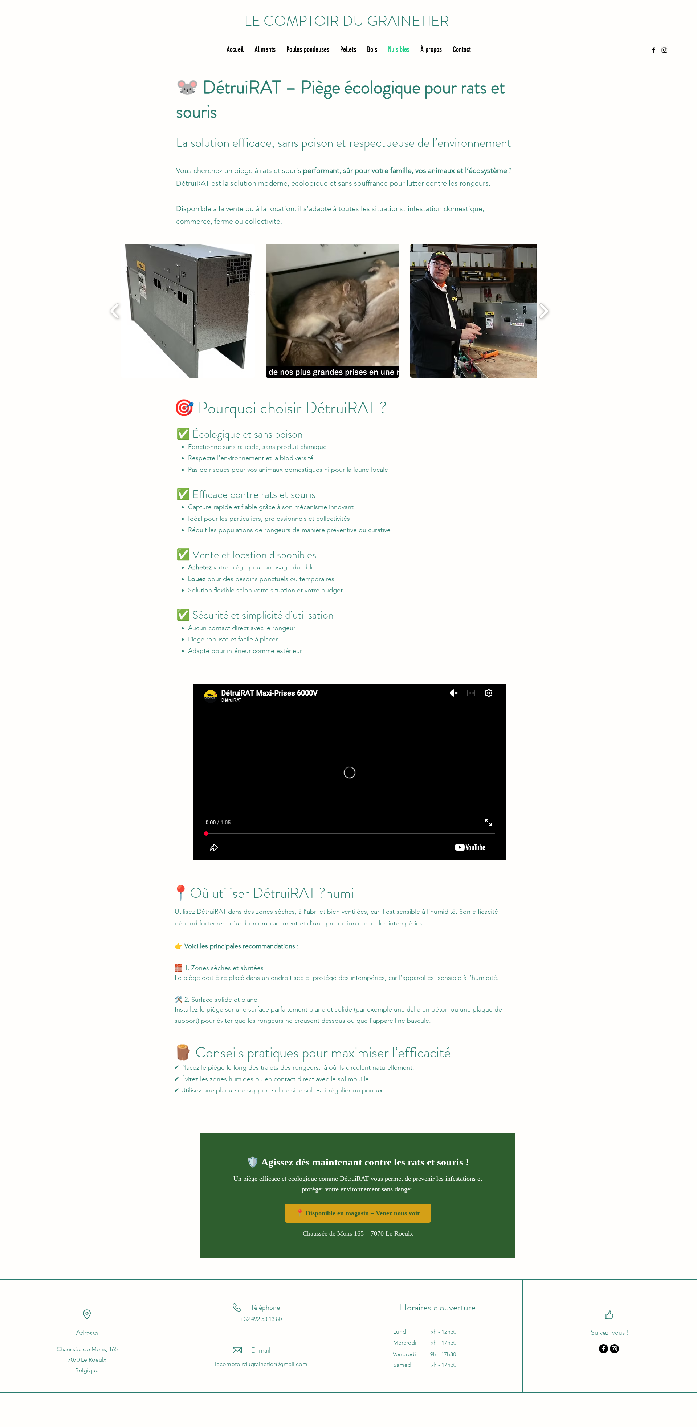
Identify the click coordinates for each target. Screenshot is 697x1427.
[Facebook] (603, 1348)
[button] (188, 311)
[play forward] (543, 311)
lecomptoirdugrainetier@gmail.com (261, 1364)
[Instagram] (614, 1348)
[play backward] (115, 311)
